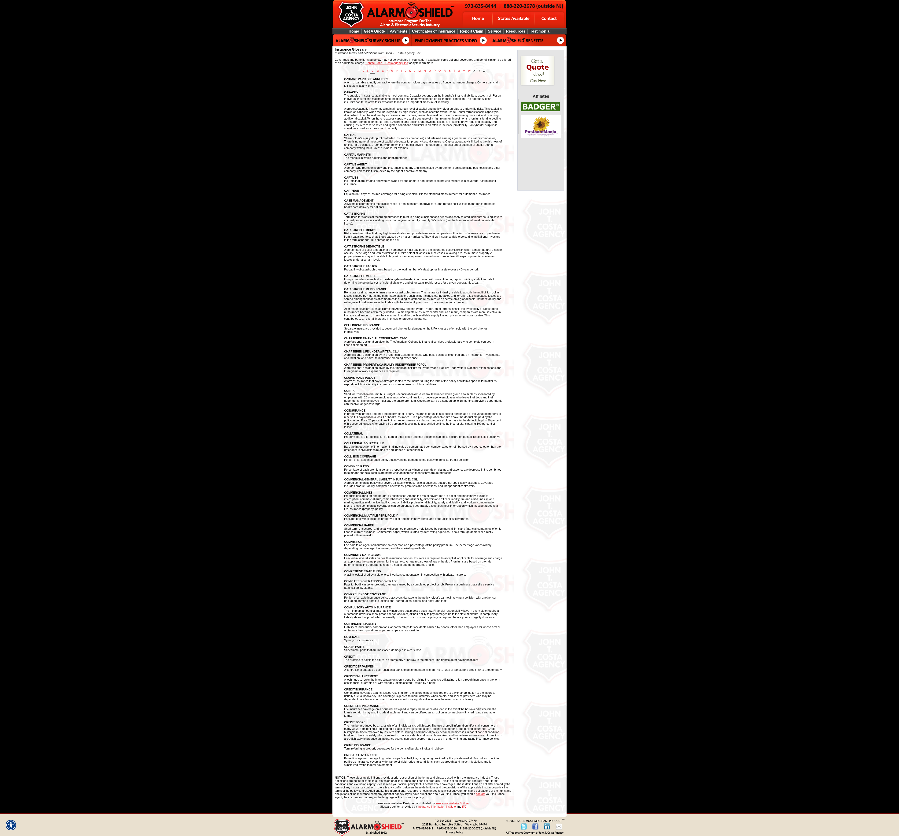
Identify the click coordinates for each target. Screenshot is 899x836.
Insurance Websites (389, 803)
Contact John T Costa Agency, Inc (386, 63)
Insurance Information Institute (437, 806)
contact (480, 794)
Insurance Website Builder (452, 803)
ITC (464, 806)
